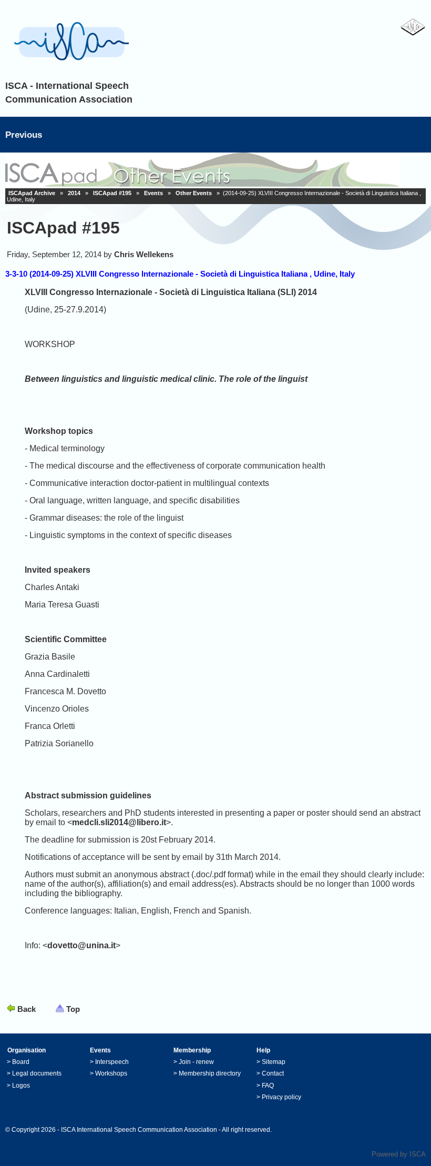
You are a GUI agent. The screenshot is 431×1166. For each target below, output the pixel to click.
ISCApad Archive (31, 193)
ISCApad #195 (112, 193)
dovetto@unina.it (81, 945)
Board (20, 1062)
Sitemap (273, 1062)
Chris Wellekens (143, 254)
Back (26, 1009)
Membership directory (210, 1073)
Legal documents (36, 1073)
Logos (21, 1085)
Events (153, 193)
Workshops (111, 1073)
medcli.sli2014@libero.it (119, 822)
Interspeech (112, 1062)
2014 (74, 193)
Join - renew (196, 1062)
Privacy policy (281, 1097)
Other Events (194, 193)
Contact (273, 1073)
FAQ (268, 1085)
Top (73, 1009)
